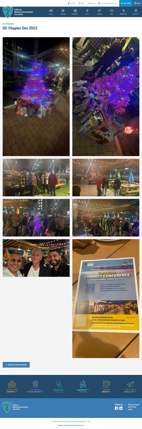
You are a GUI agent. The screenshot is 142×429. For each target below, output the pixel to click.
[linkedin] (121, 408)
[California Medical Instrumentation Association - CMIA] (18, 12)
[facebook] (116, 408)
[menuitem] (71, 3)
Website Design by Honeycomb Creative (71, 425)
